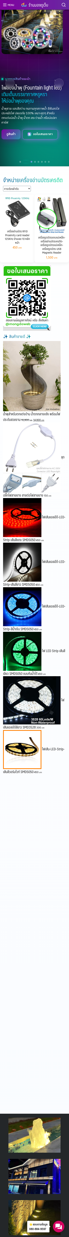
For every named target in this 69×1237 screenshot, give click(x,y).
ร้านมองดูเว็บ (38, 4)
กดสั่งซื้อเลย (43, 135)
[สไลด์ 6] (42, 162)
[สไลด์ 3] (29, 162)
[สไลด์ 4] (35, 162)
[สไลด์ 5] (38, 162)
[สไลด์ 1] (20, 162)
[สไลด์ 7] (45, 162)
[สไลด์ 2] (24, 162)
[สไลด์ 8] (49, 162)
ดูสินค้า (13, 135)
